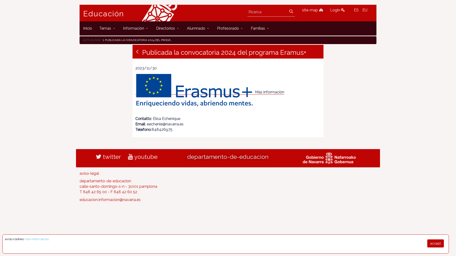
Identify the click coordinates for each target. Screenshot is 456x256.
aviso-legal (89, 173)
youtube (145, 156)
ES (356, 10)
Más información (269, 92)
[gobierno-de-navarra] (329, 157)
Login (335, 10)
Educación (103, 14)
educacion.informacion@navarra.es (110, 199)
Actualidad (92, 40)
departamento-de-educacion (228, 156)
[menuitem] (88, 28)
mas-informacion (36, 239)
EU (364, 10)
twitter (111, 156)
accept (435, 243)
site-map (310, 10)
